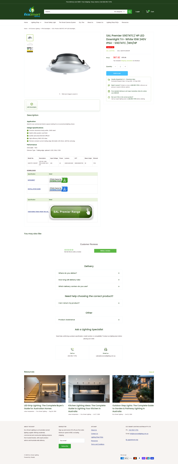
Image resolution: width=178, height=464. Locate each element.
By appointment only (132, 439)
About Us (90, 22)
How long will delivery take (69, 280)
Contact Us (99, 22)
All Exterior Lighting (34, 28)
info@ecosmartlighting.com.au (139, 433)
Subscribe (64, 446)
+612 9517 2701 (133, 430)
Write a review (105, 251)
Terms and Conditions (97, 444)
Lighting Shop (35, 22)
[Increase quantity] (125, 66)
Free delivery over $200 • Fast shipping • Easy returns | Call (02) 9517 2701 (89, 2)
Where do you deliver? (67, 273)
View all (151, 372)
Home (26, 22)
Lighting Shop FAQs (113, 22)
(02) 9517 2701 (135, 85)
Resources (125, 22)
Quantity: (109, 66)
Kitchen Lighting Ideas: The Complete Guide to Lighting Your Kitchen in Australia (87, 408)
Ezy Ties (81, 22)
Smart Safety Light (50, 22)
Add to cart (117, 73)
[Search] (129, 12)
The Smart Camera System (67, 22)
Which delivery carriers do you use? (73, 286)
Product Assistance (66, 320)
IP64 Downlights (45, 28)
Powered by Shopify (29, 457)
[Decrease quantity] (115, 66)
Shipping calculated (126, 60)
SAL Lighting (110, 50)
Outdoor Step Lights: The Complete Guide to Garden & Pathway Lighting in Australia (133, 408)
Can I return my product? (69, 303)
